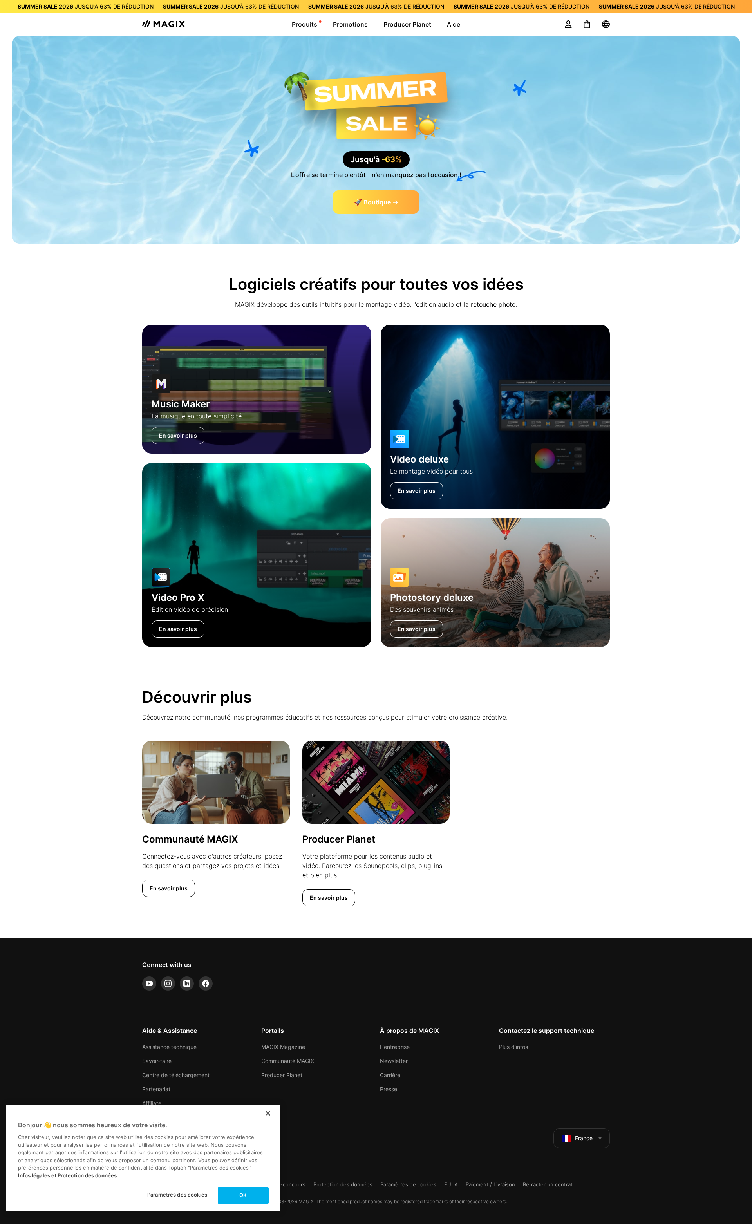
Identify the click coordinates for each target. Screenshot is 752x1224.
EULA (451, 1184)
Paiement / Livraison (490, 1184)
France (584, 1138)
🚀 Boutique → (376, 202)
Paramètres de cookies (408, 1184)
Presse (388, 1089)
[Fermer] (268, 1113)
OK (243, 1195)
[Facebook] (206, 983)
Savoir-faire (157, 1061)
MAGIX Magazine (283, 1046)
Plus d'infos (513, 1046)
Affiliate (151, 1103)
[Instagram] (168, 983)
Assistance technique (169, 1046)
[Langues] (606, 24)
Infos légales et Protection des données (67, 1175)
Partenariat (156, 1089)
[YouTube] (149, 983)
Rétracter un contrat (548, 1184)
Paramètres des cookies (177, 1194)
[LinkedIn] (187, 983)
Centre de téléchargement (176, 1075)
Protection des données (342, 1184)
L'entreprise (395, 1046)
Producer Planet (281, 1075)
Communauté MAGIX (287, 1061)
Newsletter (394, 1061)
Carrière (390, 1075)
